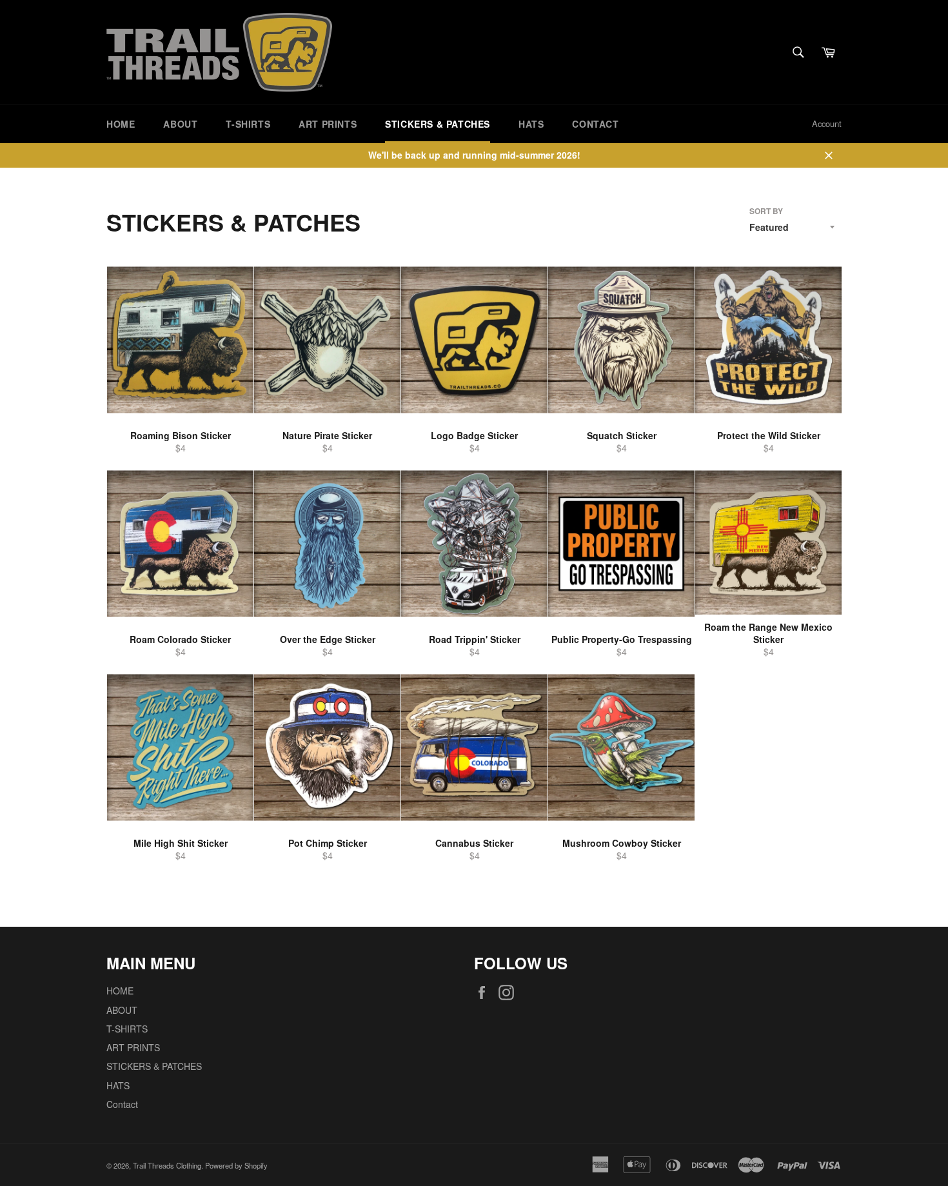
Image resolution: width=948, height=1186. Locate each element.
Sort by (766, 211)
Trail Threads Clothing (167, 1165)
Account (827, 123)
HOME (120, 123)
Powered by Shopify (236, 1165)
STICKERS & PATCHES (437, 123)
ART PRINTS (328, 123)
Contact (595, 123)
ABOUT (180, 123)
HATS (531, 123)
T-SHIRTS (248, 123)
